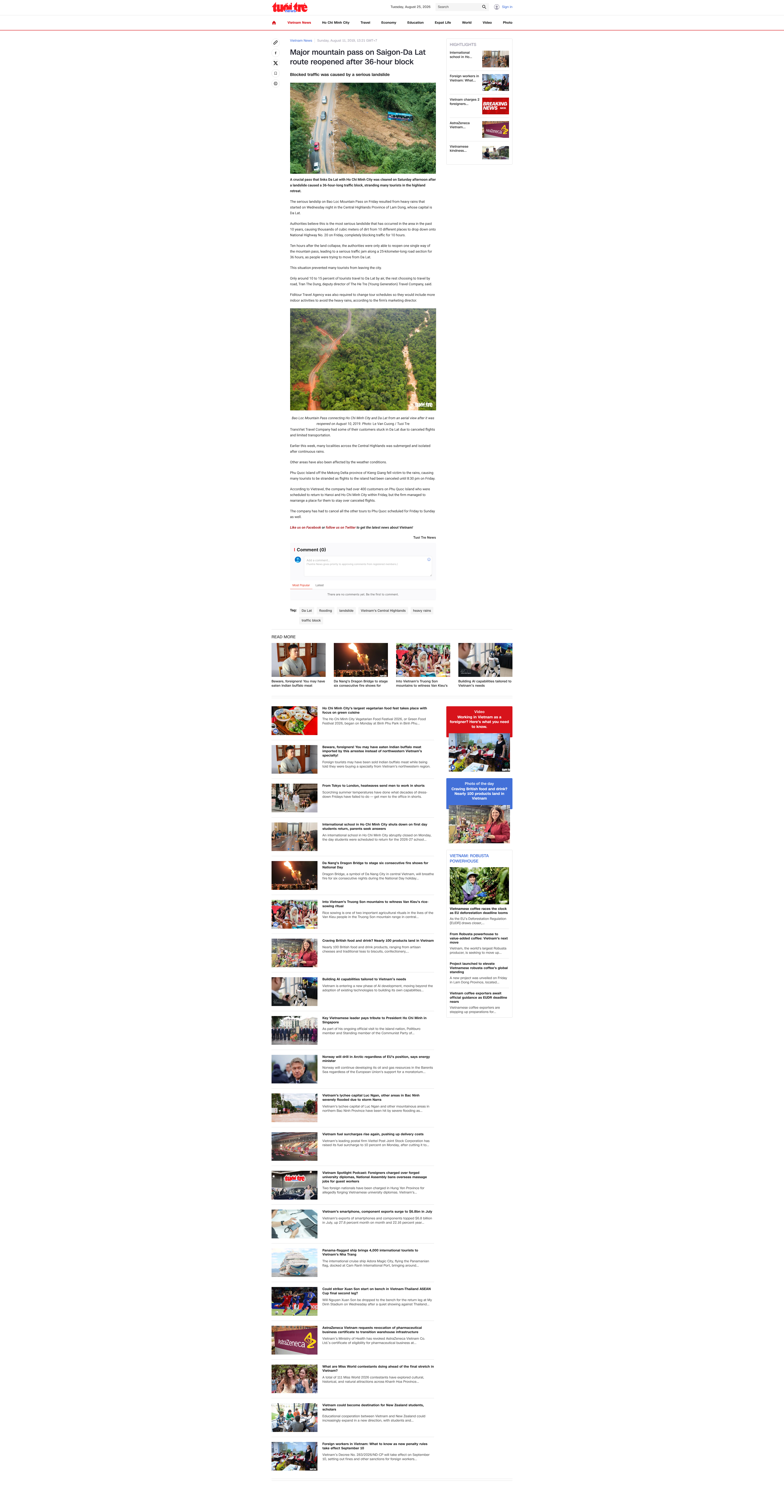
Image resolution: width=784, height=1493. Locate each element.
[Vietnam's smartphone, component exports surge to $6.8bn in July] (294, 1224)
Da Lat (307, 610)
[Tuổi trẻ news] (290, 7)
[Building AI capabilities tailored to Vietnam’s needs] (485, 660)
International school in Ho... (461, 55)
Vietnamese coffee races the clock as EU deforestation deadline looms (479, 911)
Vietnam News (299, 23)
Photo (507, 23)
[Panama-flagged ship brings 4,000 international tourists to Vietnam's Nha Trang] (294, 1262)
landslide (346, 610)
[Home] (274, 22)
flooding (325, 610)
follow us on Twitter (341, 528)
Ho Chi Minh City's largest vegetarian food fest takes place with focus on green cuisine (374, 710)
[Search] (484, 6)
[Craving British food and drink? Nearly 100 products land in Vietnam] (294, 953)
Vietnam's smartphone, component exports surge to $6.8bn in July (377, 1212)
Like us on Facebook (305, 528)
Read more (284, 637)
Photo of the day (479, 784)
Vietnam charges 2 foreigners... (464, 102)
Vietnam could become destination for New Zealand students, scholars (373, 1407)
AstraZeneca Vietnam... (460, 125)
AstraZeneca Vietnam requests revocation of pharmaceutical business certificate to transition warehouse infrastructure (372, 1330)
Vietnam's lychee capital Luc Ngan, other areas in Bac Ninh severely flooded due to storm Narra (371, 1097)
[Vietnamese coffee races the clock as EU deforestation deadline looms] (479, 885)
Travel (365, 23)
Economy (388, 23)
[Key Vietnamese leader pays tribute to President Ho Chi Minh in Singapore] (294, 1030)
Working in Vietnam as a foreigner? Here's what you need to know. (479, 722)
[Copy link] (276, 43)
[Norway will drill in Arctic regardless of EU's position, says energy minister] (294, 1069)
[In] (276, 83)
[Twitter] (276, 63)
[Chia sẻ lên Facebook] (276, 53)
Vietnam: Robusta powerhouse (469, 858)
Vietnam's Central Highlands (383, 610)
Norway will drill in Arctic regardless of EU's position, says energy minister (376, 1059)
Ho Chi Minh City (336, 23)
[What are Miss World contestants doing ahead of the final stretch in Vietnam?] (294, 1379)
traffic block (311, 620)
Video (487, 23)
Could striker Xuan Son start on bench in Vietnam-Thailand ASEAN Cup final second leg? (376, 1291)
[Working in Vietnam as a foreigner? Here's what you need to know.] (479, 752)
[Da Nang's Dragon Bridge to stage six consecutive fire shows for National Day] (361, 660)
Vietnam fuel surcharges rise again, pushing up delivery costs (373, 1134)
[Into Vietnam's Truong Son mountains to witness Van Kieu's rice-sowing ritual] (423, 660)
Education (415, 23)
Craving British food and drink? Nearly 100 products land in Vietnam (378, 941)
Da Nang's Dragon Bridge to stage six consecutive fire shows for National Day (361, 683)
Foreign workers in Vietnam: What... (464, 78)
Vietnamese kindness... (459, 149)
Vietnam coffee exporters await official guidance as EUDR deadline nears (478, 997)
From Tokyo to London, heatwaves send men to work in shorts (373, 786)
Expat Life (443, 23)
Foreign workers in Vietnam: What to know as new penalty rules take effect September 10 (375, 1446)
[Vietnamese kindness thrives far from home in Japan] (495, 153)
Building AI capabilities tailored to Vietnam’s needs (484, 683)
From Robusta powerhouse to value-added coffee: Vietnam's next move (479, 938)
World (467, 23)
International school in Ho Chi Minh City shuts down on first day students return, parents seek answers (374, 826)
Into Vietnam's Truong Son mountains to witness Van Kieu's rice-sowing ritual (422, 683)
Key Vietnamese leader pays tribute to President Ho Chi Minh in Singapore (374, 1020)
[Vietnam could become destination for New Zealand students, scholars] (294, 1417)
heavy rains (422, 610)
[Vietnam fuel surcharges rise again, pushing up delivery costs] (294, 1146)
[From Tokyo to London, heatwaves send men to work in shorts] (294, 798)
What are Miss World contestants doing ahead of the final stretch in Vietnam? (378, 1369)
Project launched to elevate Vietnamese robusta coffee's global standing (479, 968)
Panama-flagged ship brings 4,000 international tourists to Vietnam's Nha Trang (370, 1252)
